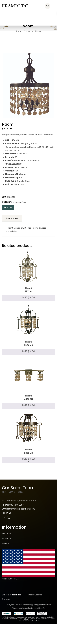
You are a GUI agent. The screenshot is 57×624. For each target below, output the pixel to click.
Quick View (28, 297)
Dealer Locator (35, 594)
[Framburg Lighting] (15, 6)
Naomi (18, 202)
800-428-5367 (13, 492)
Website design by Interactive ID (28, 608)
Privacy (5, 543)
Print (9, 207)
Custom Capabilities (11, 594)
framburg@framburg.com (22, 508)
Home (18, 31)
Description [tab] (12, 218)
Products (6, 538)
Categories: (8, 202)
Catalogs (6, 599)
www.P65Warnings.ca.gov (29, 620)
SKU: (4, 197)
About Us (6, 533)
